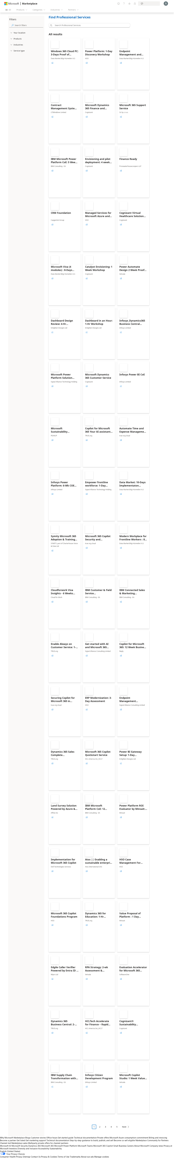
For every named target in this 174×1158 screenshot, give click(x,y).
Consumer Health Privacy (11, 1156)
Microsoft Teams (85, 1145)
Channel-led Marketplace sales (13, 1143)
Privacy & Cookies (49, 1156)
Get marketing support (36, 1140)
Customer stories (38, 1137)
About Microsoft (141, 1145)
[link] (65, 64)
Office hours (51, 1137)
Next (124, 1126)
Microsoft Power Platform (65, 1145)
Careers (130, 1145)
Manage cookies (101, 1156)
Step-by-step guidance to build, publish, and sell (91, 1140)
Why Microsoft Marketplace (12, 1137)
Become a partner (8, 1140)
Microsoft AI (5, 1145)
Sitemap (26, 1156)
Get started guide (65, 1137)
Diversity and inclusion (28, 1148)
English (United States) (10, 1151)
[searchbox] (29, 25)
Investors (13, 1148)
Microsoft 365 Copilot (103, 1145)
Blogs (27, 1137)
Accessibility (43, 1148)
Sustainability (56, 1148)
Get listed (21, 1140)
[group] (52, 63)
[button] (50, 25)
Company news (156, 1145)
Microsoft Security (20, 1145)
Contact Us (36, 1156)
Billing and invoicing (158, 1137)
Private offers (103, 1137)
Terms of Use (63, 1156)
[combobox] (90, 25)
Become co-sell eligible (124, 1140)
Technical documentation (85, 1137)
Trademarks (75, 1156)
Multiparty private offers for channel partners (48, 1143)
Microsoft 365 (47, 1145)
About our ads (87, 1156)
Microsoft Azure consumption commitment (129, 1137)
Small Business (119, 1145)
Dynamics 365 (34, 1145)
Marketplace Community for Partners (152, 1140)
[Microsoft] (11, 3)
